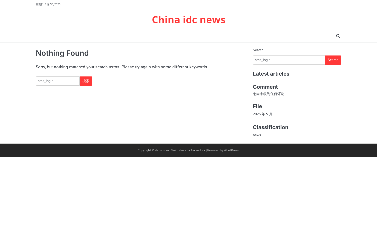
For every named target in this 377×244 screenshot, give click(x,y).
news (257, 135)
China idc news (188, 19)
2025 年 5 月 (262, 114)
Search (258, 50)
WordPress (231, 150)
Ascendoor (198, 150)
